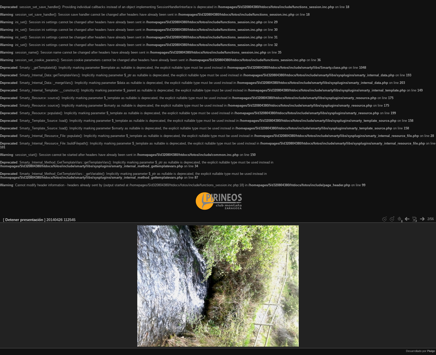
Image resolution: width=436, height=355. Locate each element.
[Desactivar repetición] (399, 219)
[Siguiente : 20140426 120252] (422, 219)
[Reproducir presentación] (414, 219)
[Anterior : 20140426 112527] (407, 219)
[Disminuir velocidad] (384, 219)
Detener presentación (24, 220)
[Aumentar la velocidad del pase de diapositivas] (392, 219)
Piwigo (431, 350)
